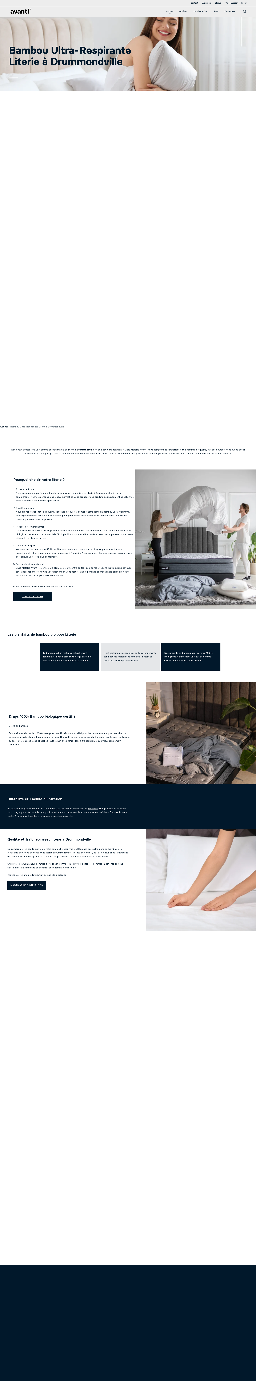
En (246, 3)
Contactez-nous (32, 596)
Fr (242, 3)
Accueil (4, 426)
